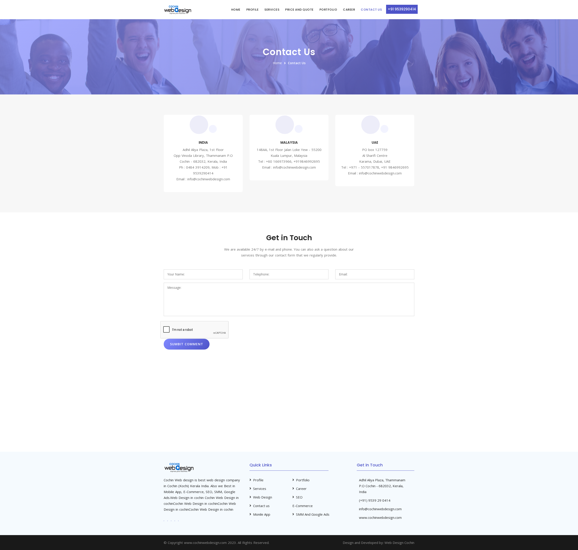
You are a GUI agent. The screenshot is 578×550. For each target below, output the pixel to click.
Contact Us (371, 9)
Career (349, 9)
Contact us (261, 505)
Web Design (262, 497)
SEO (299, 497)
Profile (252, 9)
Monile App (261, 514)
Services (271, 9)
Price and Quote (299, 9)
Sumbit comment (186, 344)
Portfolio (328, 9)
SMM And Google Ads (312, 514)
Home (235, 9)
